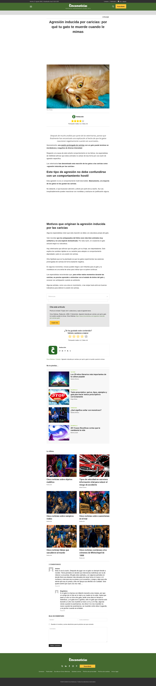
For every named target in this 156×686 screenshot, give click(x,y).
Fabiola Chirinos (75, 379)
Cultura (73, 372)
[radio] (70, 336)
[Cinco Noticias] (78, 660)
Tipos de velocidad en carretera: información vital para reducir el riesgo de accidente (93, 482)
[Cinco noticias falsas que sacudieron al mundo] (62, 536)
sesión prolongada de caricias (72, 145)
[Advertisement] (126, 64)
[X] (76, 130)
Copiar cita (55, 323)
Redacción (80, 117)
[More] (93, 130)
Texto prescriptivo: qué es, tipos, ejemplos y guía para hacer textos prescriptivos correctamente (89, 394)
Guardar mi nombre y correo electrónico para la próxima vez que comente (72, 624)
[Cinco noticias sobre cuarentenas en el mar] (94, 502)
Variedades (74, 407)
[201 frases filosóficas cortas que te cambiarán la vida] (59, 432)
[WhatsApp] (84, 130)
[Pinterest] (65, 350)
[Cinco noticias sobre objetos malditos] (62, 465)
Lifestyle (105, 17)
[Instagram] (62, 350)
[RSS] (67, 350)
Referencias (51, 296)
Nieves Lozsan (74, 432)
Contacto (106, 1)
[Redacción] (74, 116)
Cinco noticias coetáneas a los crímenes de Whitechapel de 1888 (93, 553)
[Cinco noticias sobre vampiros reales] (62, 502)
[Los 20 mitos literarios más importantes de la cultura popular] (59, 379)
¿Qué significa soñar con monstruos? (86, 410)
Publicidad (113, 1)
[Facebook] (80, 130)
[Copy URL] (88, 130)
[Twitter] (62, 666)
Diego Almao (74, 399)
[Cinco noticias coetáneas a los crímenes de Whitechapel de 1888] (94, 536)
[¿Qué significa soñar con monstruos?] (59, 415)
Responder (57, 586)
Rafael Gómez (82, 487)
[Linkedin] (65, 666)
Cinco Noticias (51, 359)
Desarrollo (74, 389)
